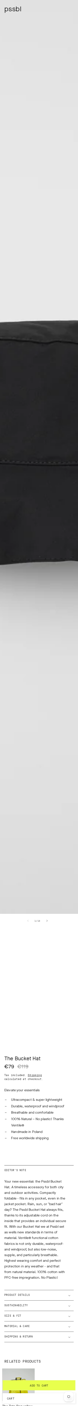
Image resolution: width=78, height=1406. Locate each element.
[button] (39, 1295)
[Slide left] (28, 921)
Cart (11, 1398)
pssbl (12, 9)
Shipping (35, 1075)
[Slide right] (47, 921)
